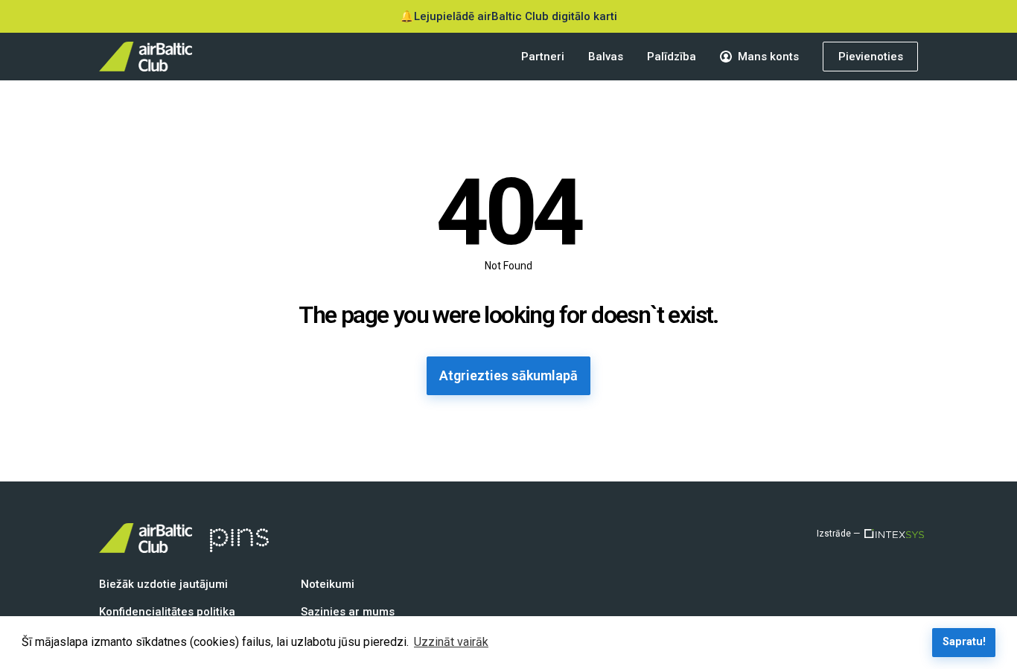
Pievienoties (870, 56)
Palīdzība (671, 56)
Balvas (605, 56)
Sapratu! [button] (964, 642)
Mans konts (768, 56)
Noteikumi (327, 584)
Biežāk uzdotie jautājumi (163, 584)
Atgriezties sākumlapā (508, 375)
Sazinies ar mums (348, 611)
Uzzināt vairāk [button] (451, 642)
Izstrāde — (838, 533)
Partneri (542, 56)
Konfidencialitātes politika (167, 611)
